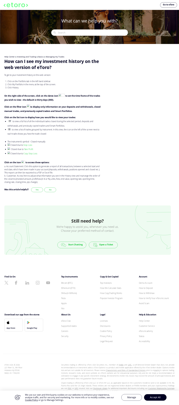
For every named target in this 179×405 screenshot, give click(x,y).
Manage (131, 397)
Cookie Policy (31, 400)
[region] (89, 398)
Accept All (155, 397)
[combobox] (93, 33)
